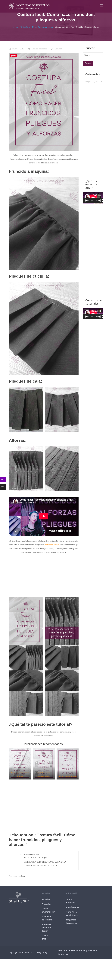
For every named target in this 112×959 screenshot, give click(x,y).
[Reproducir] (86, 200)
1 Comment (57, 49)
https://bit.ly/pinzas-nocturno (67, 776)
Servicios (46, 899)
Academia (92, 950)
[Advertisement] (44, 577)
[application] (93, 197)
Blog (85, 950)
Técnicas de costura (39, 49)
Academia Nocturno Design (46, 927)
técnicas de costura (52, 545)
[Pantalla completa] (101, 200)
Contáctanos (72, 907)
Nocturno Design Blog (33, 5)
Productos (46, 904)
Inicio (60, 950)
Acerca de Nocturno (73, 950)
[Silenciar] (99, 200)
